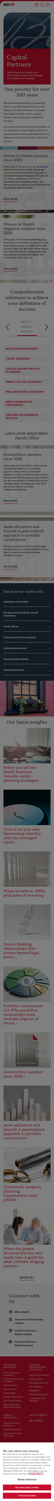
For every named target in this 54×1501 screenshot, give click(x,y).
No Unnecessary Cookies (27, 1487)
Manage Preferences (27, 1479)
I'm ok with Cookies (27, 1495)
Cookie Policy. (36, 1474)
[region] (27, 1471)
